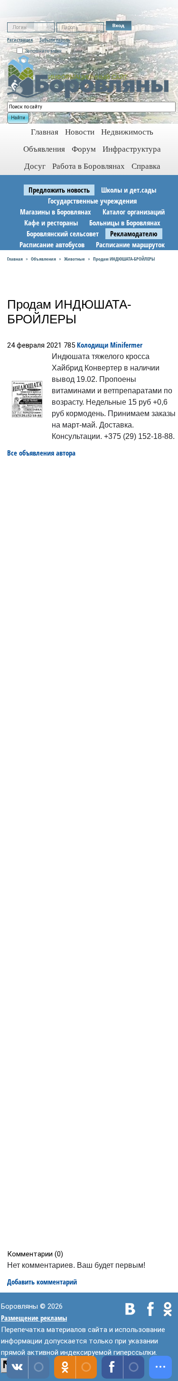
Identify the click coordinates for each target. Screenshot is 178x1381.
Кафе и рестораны (51, 222)
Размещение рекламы (34, 1318)
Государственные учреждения (92, 200)
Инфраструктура (132, 149)
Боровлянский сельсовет (63, 233)
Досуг (35, 166)
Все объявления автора (41, 452)
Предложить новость (59, 190)
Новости (79, 131)
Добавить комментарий (42, 1281)
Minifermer (126, 345)
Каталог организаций (134, 211)
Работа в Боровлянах (88, 166)
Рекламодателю (134, 233)
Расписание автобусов (51, 244)
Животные (74, 258)
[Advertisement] (92, 853)
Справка (145, 166)
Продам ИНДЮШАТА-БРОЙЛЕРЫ (124, 258)
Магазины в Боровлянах (55, 211)
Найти (18, 117)
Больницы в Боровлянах (124, 222)
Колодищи (92, 345)
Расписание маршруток (130, 244)
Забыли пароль (54, 39)
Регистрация (20, 39)
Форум (84, 149)
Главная (15, 258)
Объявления (44, 149)
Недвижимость (127, 131)
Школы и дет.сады (128, 190)
